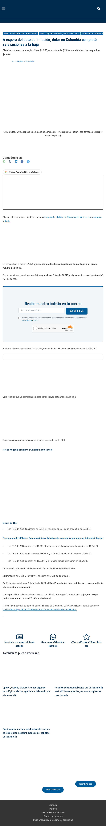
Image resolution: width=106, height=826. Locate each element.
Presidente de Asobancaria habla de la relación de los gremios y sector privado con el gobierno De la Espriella (26, 733)
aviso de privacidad (29, 320)
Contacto (53, 805)
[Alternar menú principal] (3, 8)
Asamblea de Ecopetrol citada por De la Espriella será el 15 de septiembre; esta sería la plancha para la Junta (79, 691)
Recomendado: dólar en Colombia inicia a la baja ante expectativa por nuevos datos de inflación (53, 538)
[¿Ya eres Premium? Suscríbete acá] (86, 636)
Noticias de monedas (92, 33)
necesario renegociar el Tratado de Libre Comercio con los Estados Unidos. (40, 609)
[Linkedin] (12, 775)
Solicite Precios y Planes (53, 812)
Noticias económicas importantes (20, 33)
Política (53, 808)
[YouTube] (27, 775)
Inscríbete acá (85, 784)
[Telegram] (28, 161)
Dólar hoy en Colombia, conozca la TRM (59, 33)
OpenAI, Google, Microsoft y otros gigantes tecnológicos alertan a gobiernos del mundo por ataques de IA (26, 691)
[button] (99, 9)
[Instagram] (17, 775)
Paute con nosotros (53, 816)
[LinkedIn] (16, 161)
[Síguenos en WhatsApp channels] (53, 636)
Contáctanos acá (53, 789)
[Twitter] (7, 775)
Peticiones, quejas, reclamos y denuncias (53, 820)
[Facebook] (22, 161)
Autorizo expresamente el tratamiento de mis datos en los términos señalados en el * (54, 319)
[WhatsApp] (4, 161)
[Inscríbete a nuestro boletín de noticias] (19, 636)
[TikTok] (22, 775)
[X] (10, 161)
